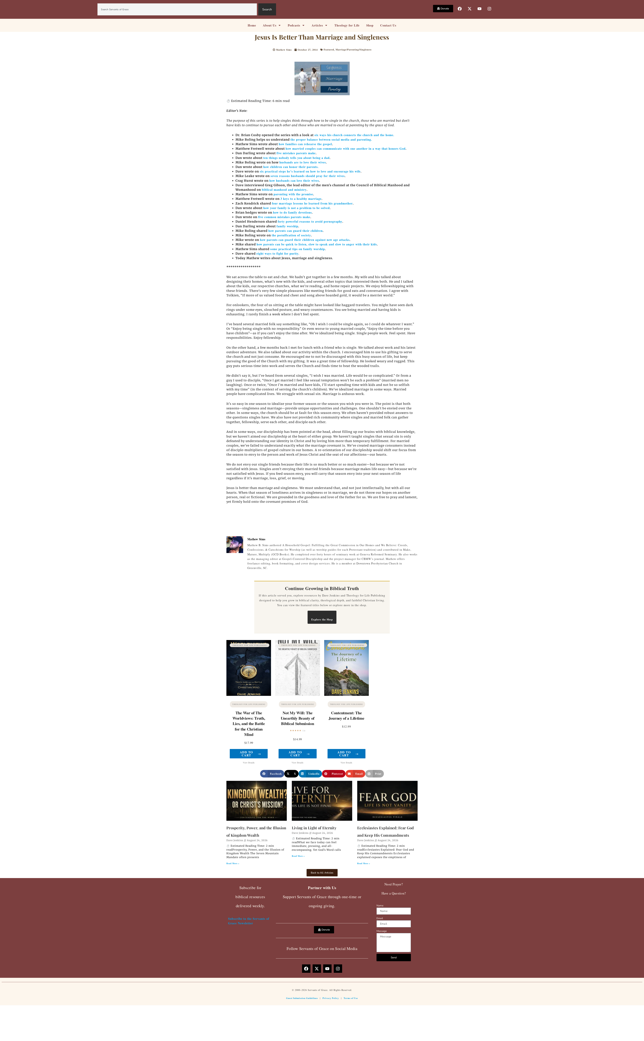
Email (380, 918)
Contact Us (388, 25)
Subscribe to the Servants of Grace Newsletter (248, 920)
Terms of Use (351, 998)
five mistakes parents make (296, 153)
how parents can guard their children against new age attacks (305, 240)
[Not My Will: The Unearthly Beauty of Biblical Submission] (297, 668)
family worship (287, 226)
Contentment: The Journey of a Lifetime (346, 715)
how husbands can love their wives (294, 180)
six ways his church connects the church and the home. (354, 135)
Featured (329, 49)
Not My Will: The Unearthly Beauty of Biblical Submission (297, 718)
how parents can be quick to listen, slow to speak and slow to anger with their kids (317, 244)
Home (252, 25)
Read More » (232, 863)
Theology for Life (347, 25)
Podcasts (294, 25)
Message (382, 931)
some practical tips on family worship (297, 249)
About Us (269, 25)
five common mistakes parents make (284, 217)
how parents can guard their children (295, 230)
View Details (249, 762)
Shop (369, 25)
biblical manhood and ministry (284, 189)
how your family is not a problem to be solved (296, 208)
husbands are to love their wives (302, 162)
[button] (272, 773)
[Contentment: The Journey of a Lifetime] (346, 668)
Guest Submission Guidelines (302, 998)
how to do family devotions (292, 212)
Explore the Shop (322, 619)
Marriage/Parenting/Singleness (353, 49)
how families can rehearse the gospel (305, 144)
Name (380, 905)
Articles (317, 25)
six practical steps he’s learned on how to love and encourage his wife (310, 171)
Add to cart (250, 753)
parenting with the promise (293, 194)
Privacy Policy (331, 998)
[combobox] (177, 9)
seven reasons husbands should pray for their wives (308, 176)
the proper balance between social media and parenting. (331, 139)
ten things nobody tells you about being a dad (296, 158)
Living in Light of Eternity (314, 827)
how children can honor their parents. (291, 167)
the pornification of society (291, 235)
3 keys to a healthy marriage (300, 198)
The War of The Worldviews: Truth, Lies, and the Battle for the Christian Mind (248, 723)
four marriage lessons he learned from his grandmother (312, 203)
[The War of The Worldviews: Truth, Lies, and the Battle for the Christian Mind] (248, 668)
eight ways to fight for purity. (277, 253)
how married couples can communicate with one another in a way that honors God (346, 148)
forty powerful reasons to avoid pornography (310, 221)
